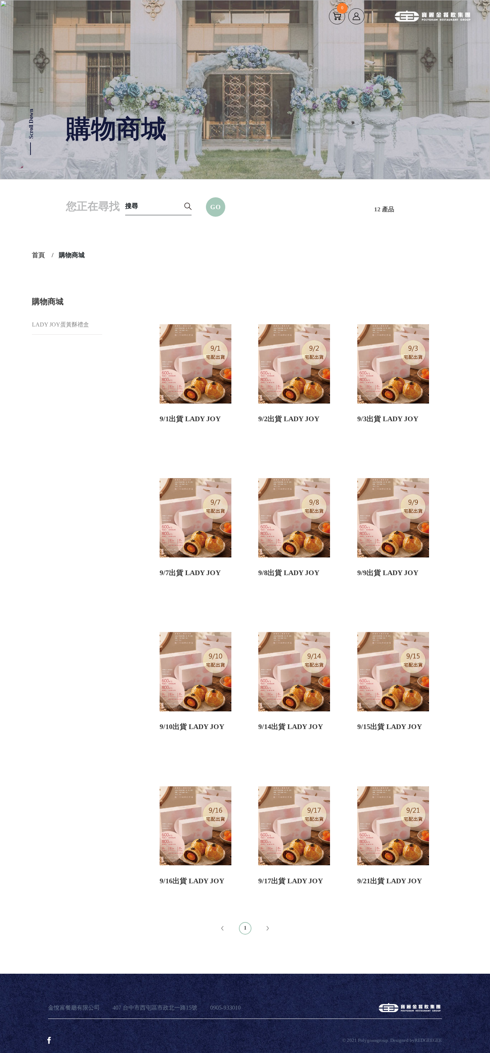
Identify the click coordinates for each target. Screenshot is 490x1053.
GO (215, 207)
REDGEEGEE (428, 1040)
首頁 (38, 255)
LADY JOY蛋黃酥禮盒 (60, 324)
